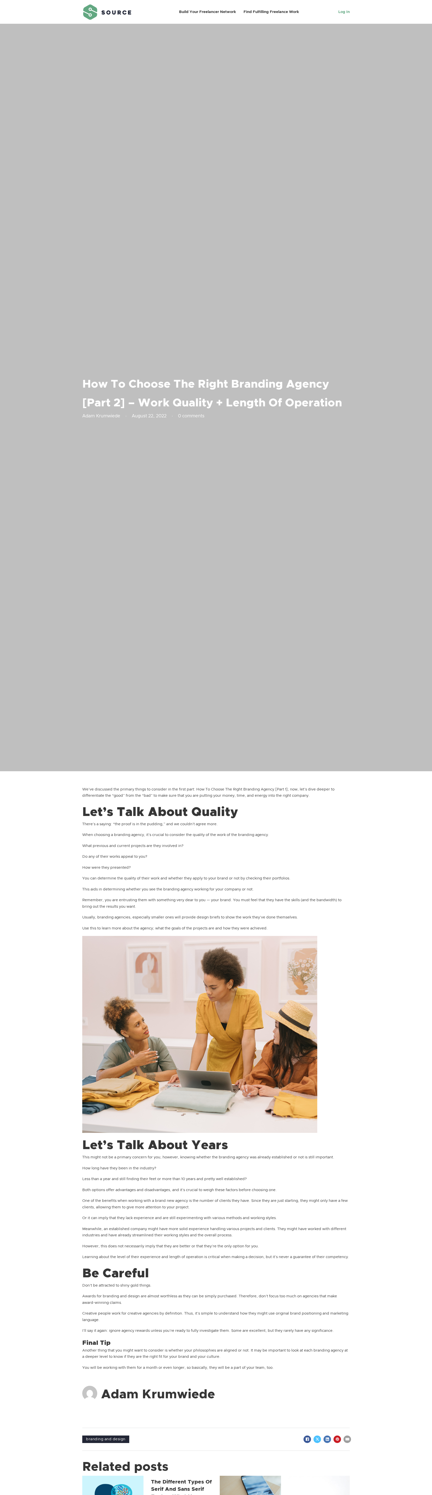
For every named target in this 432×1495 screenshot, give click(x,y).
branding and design (106, 1439)
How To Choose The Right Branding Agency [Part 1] (242, 789)
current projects (131, 846)
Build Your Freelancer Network (207, 12)
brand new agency (171, 1201)
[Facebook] (307, 1439)
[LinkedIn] (327, 1439)
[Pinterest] (337, 1439)
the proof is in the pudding (138, 824)
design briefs (208, 917)
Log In (344, 12)
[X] (317, 1439)
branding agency (234, 1157)
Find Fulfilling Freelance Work (271, 12)
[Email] (347, 1439)
